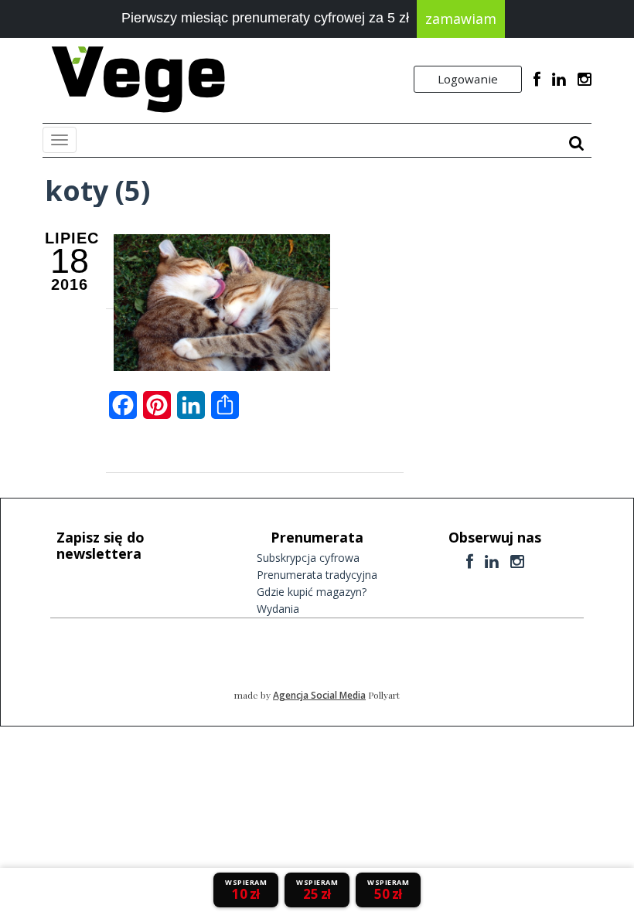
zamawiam (460, 18)
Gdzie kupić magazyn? (311, 591)
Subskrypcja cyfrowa (308, 557)
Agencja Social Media (319, 695)
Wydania (278, 608)
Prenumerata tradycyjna (317, 574)
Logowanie (468, 79)
